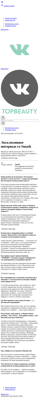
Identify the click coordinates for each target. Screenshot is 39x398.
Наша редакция (11, 18)
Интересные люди (12, 24)
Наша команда (10, 387)
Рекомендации (10, 26)
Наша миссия (10, 20)
